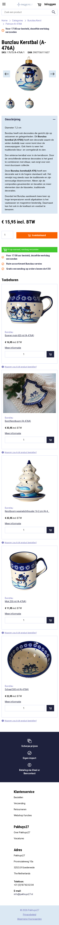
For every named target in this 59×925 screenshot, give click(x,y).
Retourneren (20, 809)
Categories (17, 20)
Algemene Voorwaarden (29, 919)
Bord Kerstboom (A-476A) (18, 421)
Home (5, 20)
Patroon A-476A (14, 24)
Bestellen (18, 797)
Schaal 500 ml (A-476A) (17, 689)
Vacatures (19, 838)
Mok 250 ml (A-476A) (15, 601)
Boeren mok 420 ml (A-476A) (19, 335)
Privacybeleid (29, 914)
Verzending (19, 803)
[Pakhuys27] (25, 4)
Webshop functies (23, 815)
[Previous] (6, 73)
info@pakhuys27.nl (23, 894)
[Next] (52, 73)
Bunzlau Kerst (34, 20)
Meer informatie (13, 347)
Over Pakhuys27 (22, 832)
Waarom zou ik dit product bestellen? (21, 367)
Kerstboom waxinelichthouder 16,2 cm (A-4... (27, 511)
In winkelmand (39, 235)
